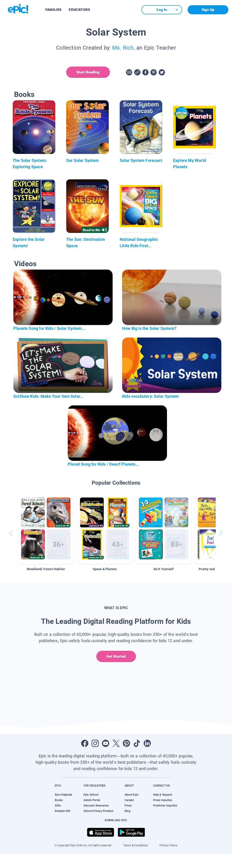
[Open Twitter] (116, 743)
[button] (45, 529)
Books (59, 800)
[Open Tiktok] (136, 743)
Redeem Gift (62, 811)
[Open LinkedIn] (147, 743)
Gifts (58, 805)
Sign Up (208, 9)
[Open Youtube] (105, 743)
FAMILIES (53, 9)
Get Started (116, 656)
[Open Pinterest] (126, 743)
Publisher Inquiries (165, 805)
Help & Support (162, 794)
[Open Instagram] (95, 743)
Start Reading (88, 72)
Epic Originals (63, 794)
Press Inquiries (162, 800)
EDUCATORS (79, 9)
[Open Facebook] (84, 743)
